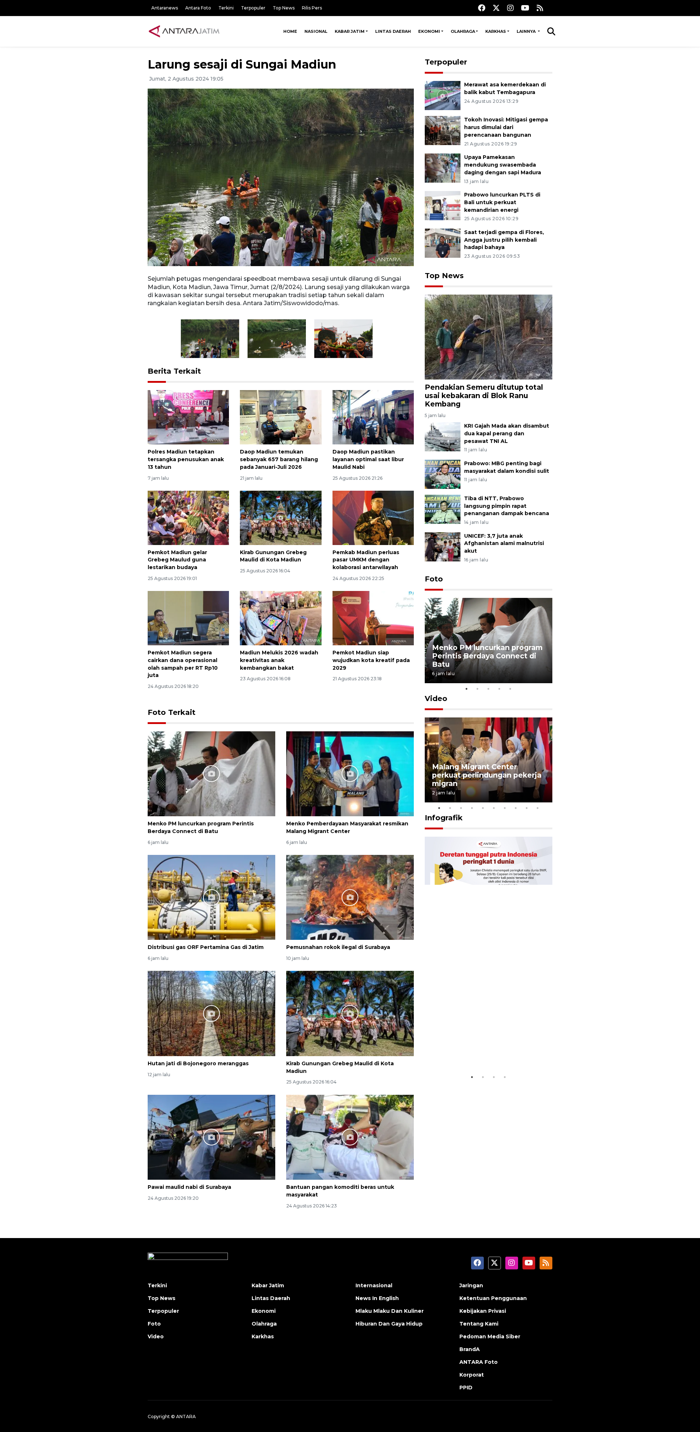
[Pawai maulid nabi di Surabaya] (211, 1136)
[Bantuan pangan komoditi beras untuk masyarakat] (350, 1136)
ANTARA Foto (478, 1362)
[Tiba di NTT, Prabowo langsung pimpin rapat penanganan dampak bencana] (442, 508)
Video (436, 698)
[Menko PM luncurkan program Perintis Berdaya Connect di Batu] (211, 773)
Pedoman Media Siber (489, 1336)
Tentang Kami (478, 1323)
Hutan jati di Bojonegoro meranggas (198, 1063)
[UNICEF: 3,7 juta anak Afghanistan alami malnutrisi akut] (442, 546)
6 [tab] (494, 808)
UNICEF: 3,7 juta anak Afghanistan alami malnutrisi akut (504, 543)
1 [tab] (466, 688)
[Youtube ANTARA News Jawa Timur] (525, 7)
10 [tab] (537, 808)
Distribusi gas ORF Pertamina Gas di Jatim (206, 947)
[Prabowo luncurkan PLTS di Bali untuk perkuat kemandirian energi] (442, 205)
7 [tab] (505, 808)
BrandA (469, 1349)
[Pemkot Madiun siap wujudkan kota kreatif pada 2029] (373, 617)
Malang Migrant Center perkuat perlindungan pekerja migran (486, 775)
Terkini (226, 8)
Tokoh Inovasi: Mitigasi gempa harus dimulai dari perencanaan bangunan (506, 127)
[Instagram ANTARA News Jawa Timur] (510, 7)
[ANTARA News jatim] (184, 31)
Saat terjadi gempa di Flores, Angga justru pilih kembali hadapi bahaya (504, 240)
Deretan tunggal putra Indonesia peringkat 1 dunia (483, 1047)
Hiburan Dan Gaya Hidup (389, 1323)
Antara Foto (198, 8)
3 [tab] (488, 688)
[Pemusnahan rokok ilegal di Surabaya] (350, 897)
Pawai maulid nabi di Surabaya (189, 1187)
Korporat (471, 1374)
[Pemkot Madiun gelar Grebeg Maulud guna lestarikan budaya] (188, 517)
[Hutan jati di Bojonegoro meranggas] (211, 1012)
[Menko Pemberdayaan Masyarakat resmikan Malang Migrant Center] (350, 773)
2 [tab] (477, 688)
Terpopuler (253, 8)
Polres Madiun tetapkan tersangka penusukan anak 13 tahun (186, 459)
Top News (284, 8)
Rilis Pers (312, 8)
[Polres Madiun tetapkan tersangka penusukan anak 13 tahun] (188, 416)
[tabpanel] (488, 640)
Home (290, 31)
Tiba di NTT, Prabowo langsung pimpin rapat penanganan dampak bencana (506, 506)
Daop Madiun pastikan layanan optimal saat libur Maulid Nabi (368, 459)
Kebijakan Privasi (482, 1311)
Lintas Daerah (393, 31)
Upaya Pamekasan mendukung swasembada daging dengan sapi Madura (502, 165)
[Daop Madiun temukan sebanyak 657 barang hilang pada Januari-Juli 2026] (280, 416)
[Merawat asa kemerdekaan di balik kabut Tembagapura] (442, 95)
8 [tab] (516, 808)
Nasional (315, 31)
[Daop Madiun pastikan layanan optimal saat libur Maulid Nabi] (373, 416)
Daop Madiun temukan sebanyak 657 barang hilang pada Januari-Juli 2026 (279, 459)
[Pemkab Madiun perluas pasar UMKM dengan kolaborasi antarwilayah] (373, 517)
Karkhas (495, 31)
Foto (434, 579)
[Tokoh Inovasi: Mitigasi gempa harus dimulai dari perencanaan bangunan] (442, 130)
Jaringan (471, 1285)
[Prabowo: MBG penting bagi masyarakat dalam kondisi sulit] (442, 473)
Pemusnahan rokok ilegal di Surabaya (338, 947)
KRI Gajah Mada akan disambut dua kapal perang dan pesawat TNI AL (506, 433)
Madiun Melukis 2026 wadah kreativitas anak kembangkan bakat (279, 660)
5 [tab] (510, 688)
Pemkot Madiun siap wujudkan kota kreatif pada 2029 (371, 660)
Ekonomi (429, 31)
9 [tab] (526, 808)
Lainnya (527, 31)
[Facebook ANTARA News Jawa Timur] (481, 7)
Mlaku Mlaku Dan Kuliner (389, 1311)
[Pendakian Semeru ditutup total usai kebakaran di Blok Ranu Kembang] (488, 336)
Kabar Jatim (350, 31)
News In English (377, 1298)
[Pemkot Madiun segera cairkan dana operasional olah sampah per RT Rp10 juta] (188, 617)
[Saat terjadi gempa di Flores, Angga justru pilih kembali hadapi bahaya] (442, 242)
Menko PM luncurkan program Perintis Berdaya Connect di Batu (487, 656)
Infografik (444, 817)
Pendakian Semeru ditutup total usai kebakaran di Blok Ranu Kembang (484, 395)
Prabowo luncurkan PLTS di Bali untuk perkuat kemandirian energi (502, 202)
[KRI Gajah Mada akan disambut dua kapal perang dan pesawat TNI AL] (442, 436)
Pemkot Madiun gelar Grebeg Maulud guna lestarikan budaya (177, 560)
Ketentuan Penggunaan (493, 1298)
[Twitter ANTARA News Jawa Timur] (496, 7)
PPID (465, 1387)
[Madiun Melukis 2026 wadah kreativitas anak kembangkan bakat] (280, 617)
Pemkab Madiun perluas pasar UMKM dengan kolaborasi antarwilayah (365, 560)
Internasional (373, 1285)
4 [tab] (499, 688)
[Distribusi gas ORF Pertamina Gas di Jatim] (211, 897)
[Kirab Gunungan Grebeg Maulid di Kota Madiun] (280, 517)
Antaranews (164, 8)
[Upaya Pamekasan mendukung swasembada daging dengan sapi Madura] (442, 167)
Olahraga (463, 31)
